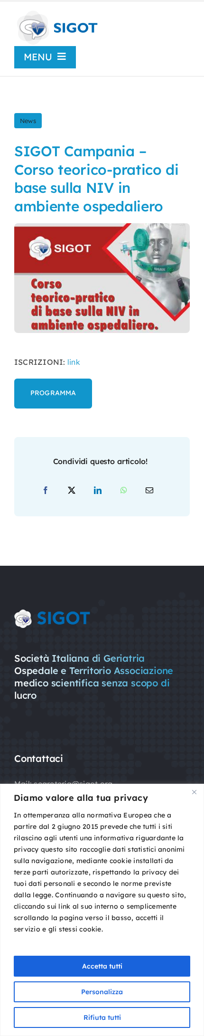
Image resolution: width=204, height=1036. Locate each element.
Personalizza (102, 992)
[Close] (194, 792)
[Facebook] (45, 490)
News (28, 120)
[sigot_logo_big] (56, 13)
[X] (71, 490)
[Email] (149, 490)
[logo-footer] (52, 613)
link (73, 362)
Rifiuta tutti (102, 1017)
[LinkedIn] (97, 490)
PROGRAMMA (53, 393)
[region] (102, 910)
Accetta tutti (102, 966)
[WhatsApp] (124, 490)
